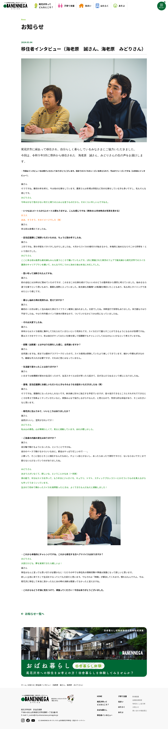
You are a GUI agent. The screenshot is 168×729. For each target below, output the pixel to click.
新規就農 (135, 696)
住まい (88, 5)
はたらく (104, 5)
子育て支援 (69, 5)
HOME (99, 696)
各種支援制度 (137, 700)
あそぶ (122, 5)
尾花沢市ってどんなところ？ (46, 6)
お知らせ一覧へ (34, 614)
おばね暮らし (102, 710)
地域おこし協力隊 (138, 703)
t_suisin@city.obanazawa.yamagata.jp (42, 715)
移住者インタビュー (104, 715)
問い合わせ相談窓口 (139, 710)
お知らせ (135, 707)
